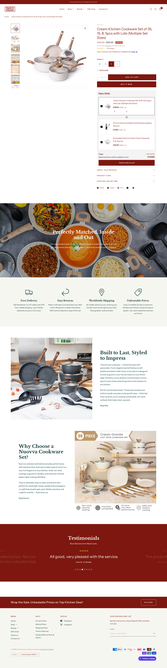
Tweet (112, 188)
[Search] (151, 9)
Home (62, 9)
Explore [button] (148, 602)
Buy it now (126, 84)
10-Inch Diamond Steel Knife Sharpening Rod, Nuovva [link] (132, 124)
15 (105, 64)
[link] (107, 106)
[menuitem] (62, 9)
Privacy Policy (41, 621)
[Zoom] (85, 28)
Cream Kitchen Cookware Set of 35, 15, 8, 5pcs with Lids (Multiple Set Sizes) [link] (132, 102)
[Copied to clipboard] (133, 188)
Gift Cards (91, 9)
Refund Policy (41, 624)
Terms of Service (42, 631)
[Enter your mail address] (154, 633)
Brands (79, 9)
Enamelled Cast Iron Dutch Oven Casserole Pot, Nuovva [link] (131, 139)
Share (102, 188)
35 (100, 64)
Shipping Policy (42, 628)
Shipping (108, 46)
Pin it (122, 188)
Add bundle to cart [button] (127, 163)
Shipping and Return (107, 181)
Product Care (104, 175)
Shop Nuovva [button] (24, 498)
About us (14, 635)
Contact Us (103, 9)
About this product (107, 170)
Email (112, 629)
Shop (70, 9)
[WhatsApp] (128, 188)
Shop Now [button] (104, 405)
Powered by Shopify (47, 649)
